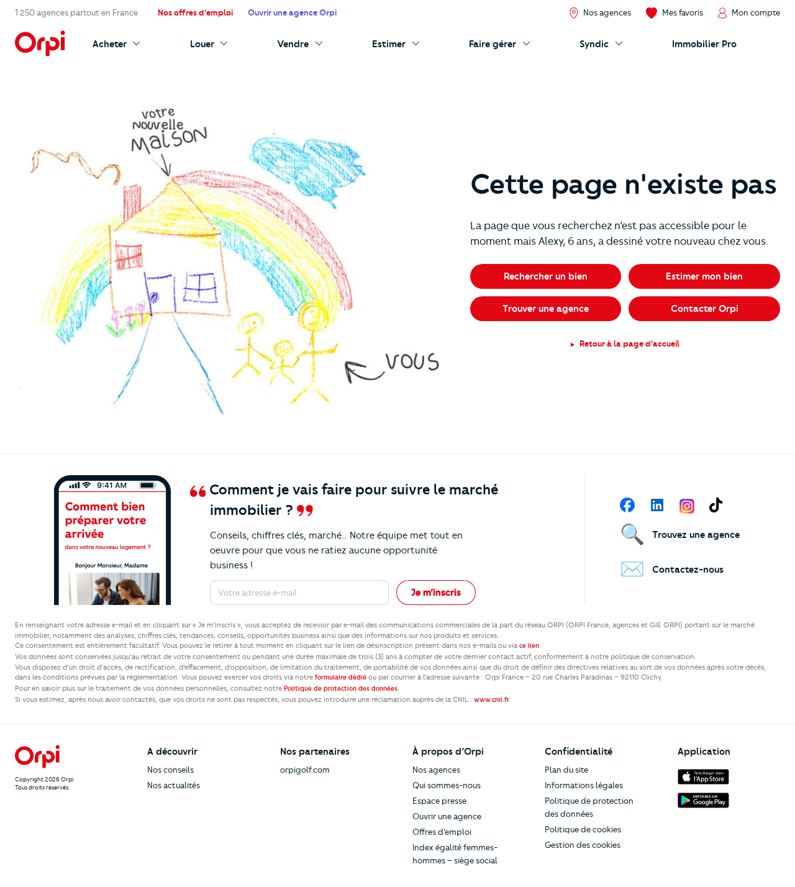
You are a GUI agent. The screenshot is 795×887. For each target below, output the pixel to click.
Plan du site (566, 770)
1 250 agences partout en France (76, 12)
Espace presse (439, 801)
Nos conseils (170, 770)
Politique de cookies (583, 829)
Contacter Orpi (704, 308)
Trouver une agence (545, 308)
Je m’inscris (436, 592)
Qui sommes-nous (446, 785)
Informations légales (584, 785)
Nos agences (436, 770)
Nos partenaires (315, 751)
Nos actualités (173, 785)
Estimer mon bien (704, 276)
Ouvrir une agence (446, 816)
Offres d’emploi (441, 832)
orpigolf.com (305, 770)
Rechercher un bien (546, 276)
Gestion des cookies (582, 845)
